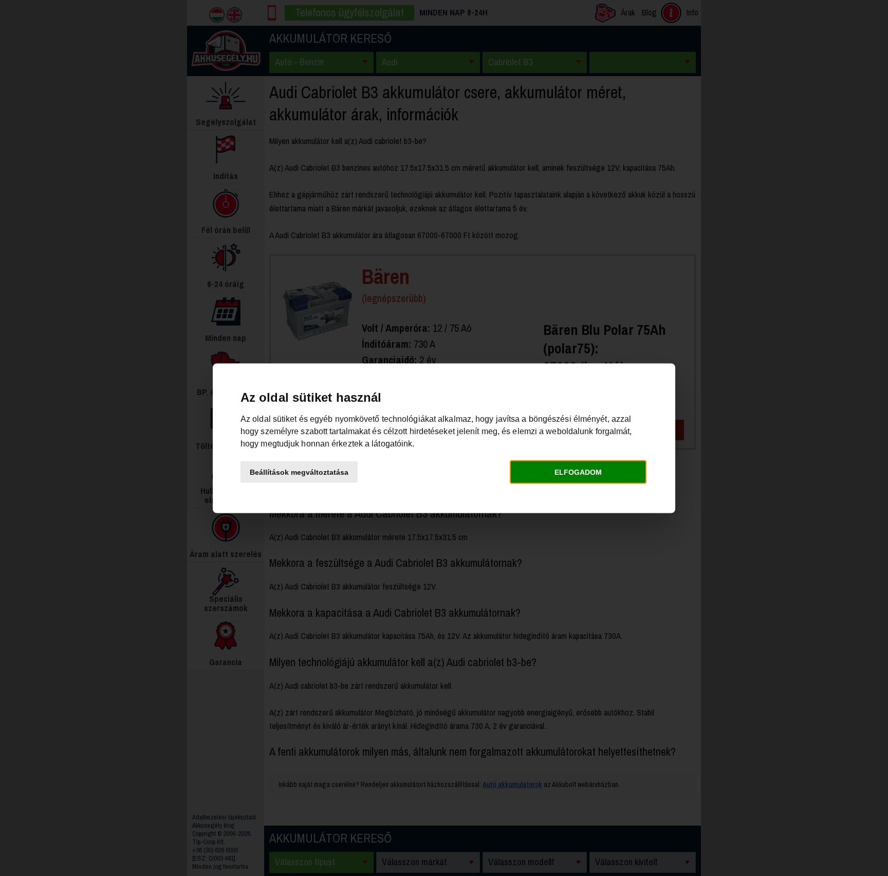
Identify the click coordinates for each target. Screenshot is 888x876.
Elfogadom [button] (578, 472)
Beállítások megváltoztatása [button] (299, 472)
